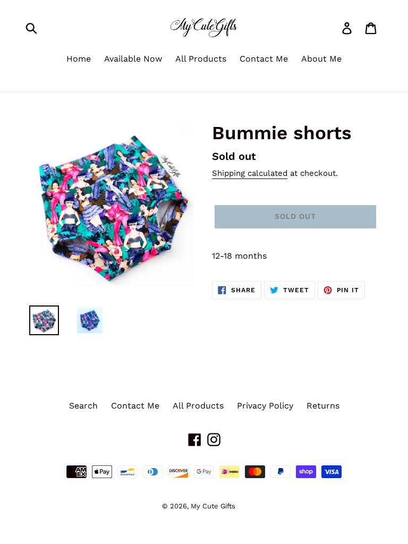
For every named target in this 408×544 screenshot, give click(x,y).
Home (78, 59)
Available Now (133, 59)
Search (83, 406)
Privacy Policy (265, 406)
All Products (200, 59)
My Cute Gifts (213, 506)
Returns (323, 406)
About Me (321, 59)
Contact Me (264, 59)
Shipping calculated (249, 173)
